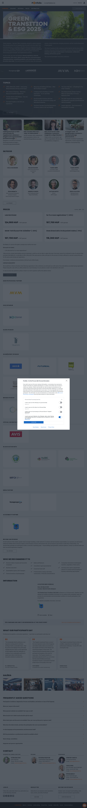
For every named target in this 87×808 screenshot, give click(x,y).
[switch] (60, 402)
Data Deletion (36, 427)
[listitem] (43, 399)
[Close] (67, 381)
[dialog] (43, 404)
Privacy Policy (51, 427)
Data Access (43, 427)
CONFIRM (33, 422)
